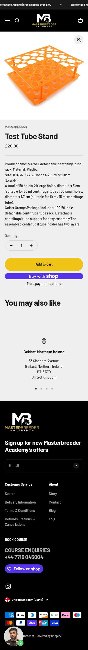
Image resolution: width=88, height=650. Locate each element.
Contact (55, 502)
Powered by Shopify (48, 636)
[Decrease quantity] (11, 245)
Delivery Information (20, 502)
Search (10, 494)
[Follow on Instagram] (8, 586)
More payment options (44, 283)
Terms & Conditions (20, 510)
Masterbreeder (16, 127)
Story (53, 494)
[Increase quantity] (31, 245)
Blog (52, 510)
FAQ (52, 519)
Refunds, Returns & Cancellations (20, 522)
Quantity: (12, 236)
